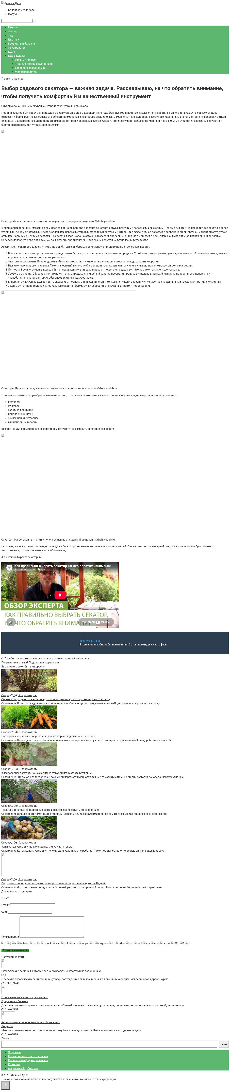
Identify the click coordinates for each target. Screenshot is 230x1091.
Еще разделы (16, 55)
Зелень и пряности (26, 59)
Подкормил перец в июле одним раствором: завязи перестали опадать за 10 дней (53, 883)
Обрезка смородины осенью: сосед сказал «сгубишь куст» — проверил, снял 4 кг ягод (55, 699)
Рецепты (7, 1026)
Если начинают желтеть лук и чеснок (24, 997)
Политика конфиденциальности (28, 1060)
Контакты (14, 1064)
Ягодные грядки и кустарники (34, 63)
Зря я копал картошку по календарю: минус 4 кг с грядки (37, 846)
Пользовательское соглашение (28, 1056)
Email (5, 905)
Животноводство (26, 71)
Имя (5, 898)
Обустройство (17, 47)
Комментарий (10, 936)
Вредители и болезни (21, 43)
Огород (12, 31)
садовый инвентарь (76, 658)
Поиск (5, 1038)
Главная (13, 27)
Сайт (4, 911)
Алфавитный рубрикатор (23, 1068)
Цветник (13, 39)
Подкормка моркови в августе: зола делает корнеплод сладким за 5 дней (48, 736)
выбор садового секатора (23, 658)
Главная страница (12, 78)
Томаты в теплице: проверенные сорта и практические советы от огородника (50, 809)
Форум (12, 14)
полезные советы (51, 658)
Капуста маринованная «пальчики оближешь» (30, 1022)
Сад (10, 35)
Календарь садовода (21, 10)
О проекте (14, 1052)
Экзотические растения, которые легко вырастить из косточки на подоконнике (51, 971)
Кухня (11, 51)
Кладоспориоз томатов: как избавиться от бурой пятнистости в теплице (46, 773)
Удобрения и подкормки (30, 67)
